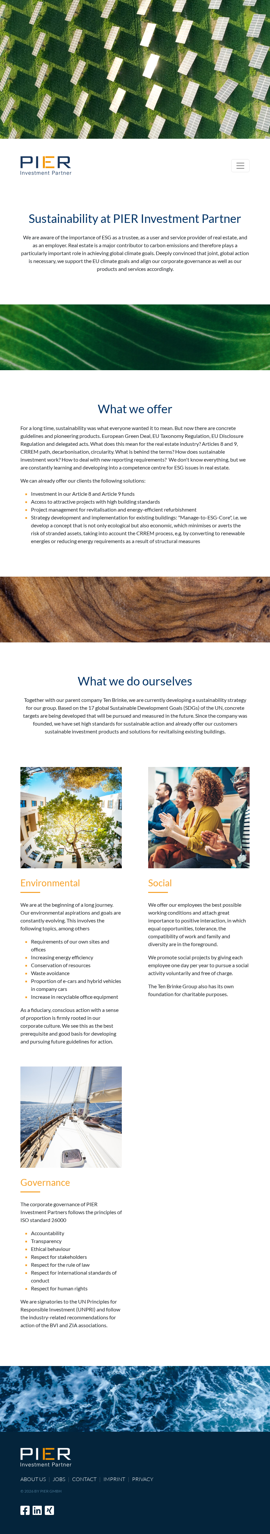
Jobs (59, 1479)
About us (33, 1479)
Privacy (142, 1479)
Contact (84, 1479)
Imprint (114, 1479)
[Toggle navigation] (240, 165)
